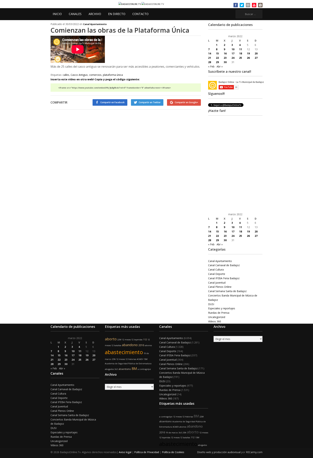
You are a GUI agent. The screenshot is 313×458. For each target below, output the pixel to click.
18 (240, 53)
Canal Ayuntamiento (95, 24)
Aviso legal (125, 452)
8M (134, 368)
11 (240, 49)
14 (209, 53)
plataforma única (113, 75)
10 (232, 49)
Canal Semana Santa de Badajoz (227, 291)
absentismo (124, 369)
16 (225, 53)
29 (217, 62)
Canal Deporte (216, 274)
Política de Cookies (173, 452)
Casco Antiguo (79, 75)
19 (248, 53)
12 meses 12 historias (126, 359)
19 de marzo (172, 432)
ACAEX (140, 359)
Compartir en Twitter (150, 102)
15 (217, 53)
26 (248, 57)
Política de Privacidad (146, 452)
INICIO (57, 14)
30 (225, 62)
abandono (130, 345)
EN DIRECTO (116, 14)
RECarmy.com (254, 452)
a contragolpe (144, 369)
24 (232, 57)
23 (225, 57)
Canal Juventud (217, 282)
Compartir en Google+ (186, 102)
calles (66, 75)
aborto (111, 339)
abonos (148, 345)
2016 (141, 345)
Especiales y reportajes (221, 308)
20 (256, 53)
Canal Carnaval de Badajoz (224, 265)
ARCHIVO (95, 14)
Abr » (220, 66)
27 (256, 57)
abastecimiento (124, 352)
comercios (95, 75)
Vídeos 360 (214, 321)
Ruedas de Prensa (218, 312)
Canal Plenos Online (219, 286)
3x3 (116, 369)
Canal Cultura (216, 269)
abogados (109, 369)
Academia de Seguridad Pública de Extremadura (128, 363)
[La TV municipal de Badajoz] (129, 4)
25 (240, 57)
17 (232, 53)
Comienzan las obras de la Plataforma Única (120, 30)
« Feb (211, 66)
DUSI (211, 304)
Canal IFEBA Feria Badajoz (223, 278)
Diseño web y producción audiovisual (219, 452)
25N (114, 359)
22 (217, 57)
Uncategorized (216, 317)
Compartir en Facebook (112, 102)
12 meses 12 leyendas (132, 339)
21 (209, 57)
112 (145, 339)
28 (209, 62)
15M (145, 359)
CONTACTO (140, 14)
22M (119, 339)
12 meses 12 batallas (180, 437)
